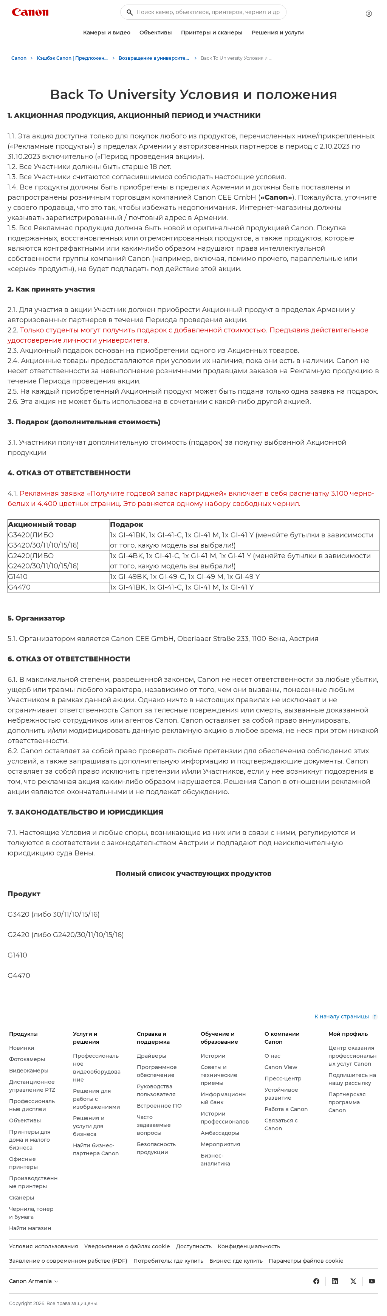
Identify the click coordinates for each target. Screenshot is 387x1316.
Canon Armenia (31, 1281)
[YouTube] (372, 1281)
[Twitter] (353, 1281)
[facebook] (316, 1281)
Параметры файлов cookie (306, 1260)
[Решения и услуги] (307, 33)
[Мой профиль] (369, 14)
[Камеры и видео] (133, 33)
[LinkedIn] (335, 1281)
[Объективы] (175, 33)
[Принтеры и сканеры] (246, 33)
